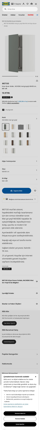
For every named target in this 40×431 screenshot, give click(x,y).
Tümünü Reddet (20, 419)
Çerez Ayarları (20, 424)
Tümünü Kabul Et (20, 413)
